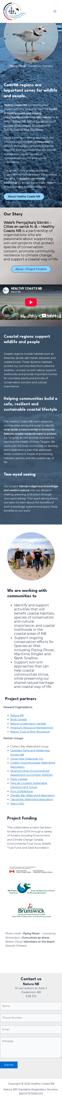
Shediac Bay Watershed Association (32, 795)
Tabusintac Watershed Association (31, 799)
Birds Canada (22, 125)
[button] (31, 269)
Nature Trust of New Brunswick (23, 129)
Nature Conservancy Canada (28, 723)
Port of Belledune (21, 791)
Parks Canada (18, 779)
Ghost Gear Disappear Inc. (26, 758)
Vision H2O (17, 803)
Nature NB (19, 121)
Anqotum (38, 125)
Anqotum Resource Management (31, 727)
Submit (8, 1064)
